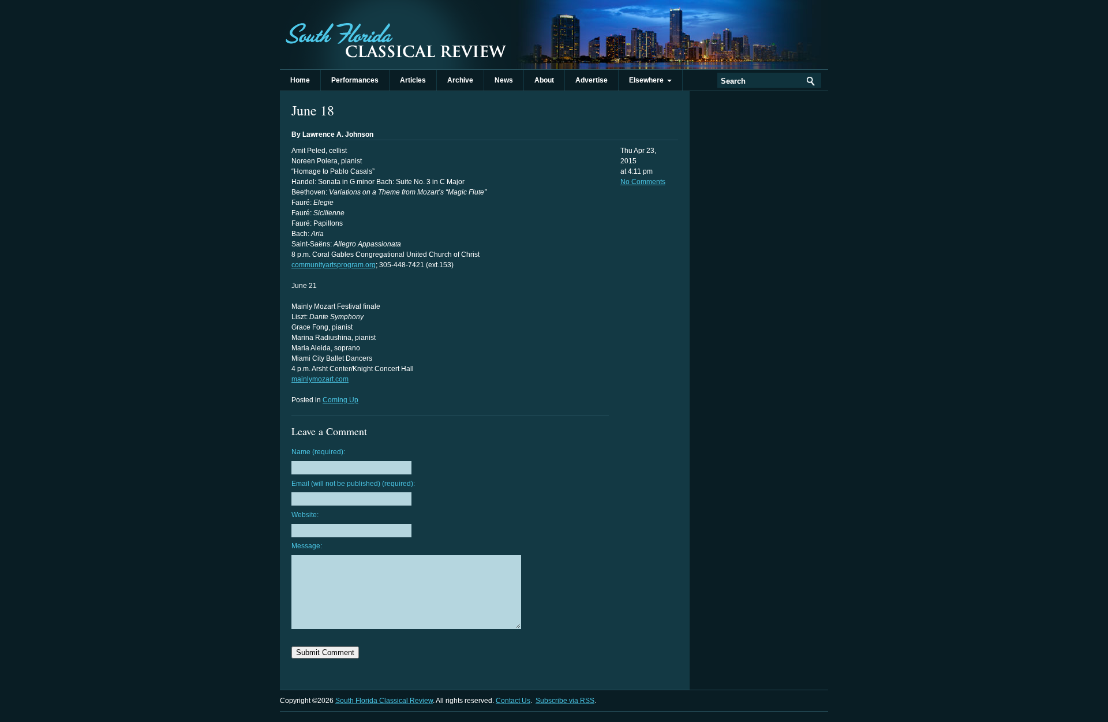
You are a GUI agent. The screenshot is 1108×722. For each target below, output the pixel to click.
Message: (306, 546)
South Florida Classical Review (395, 34)
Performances (355, 80)
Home (300, 80)
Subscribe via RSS (565, 701)
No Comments (642, 182)
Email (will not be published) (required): (353, 484)
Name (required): (318, 452)
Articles (413, 80)
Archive (460, 80)
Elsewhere (648, 80)
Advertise (591, 80)
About (544, 80)
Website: (305, 515)
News (504, 80)
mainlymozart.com (320, 379)
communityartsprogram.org (333, 265)
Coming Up (340, 400)
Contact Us (513, 701)
